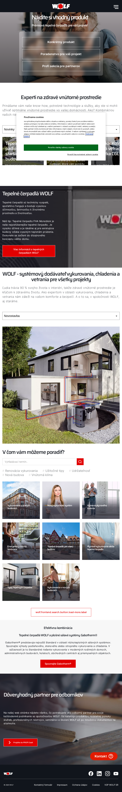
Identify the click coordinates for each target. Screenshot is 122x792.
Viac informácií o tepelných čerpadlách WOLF (28, 251)
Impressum (62, 785)
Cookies (96, 785)
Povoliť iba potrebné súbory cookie (82, 154)
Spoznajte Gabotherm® (58, 663)
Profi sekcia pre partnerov (61, 66)
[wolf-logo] (61, 6)
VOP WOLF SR (111, 785)
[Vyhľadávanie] (80, 461)
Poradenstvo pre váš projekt (61, 54)
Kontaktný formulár (43, 785)
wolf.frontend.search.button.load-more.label (61, 612)
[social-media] (91, 773)
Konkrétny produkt (61, 42)
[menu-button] (116, 7)
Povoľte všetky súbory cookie (61, 147)
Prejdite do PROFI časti (23, 742)
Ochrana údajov (79, 785)
